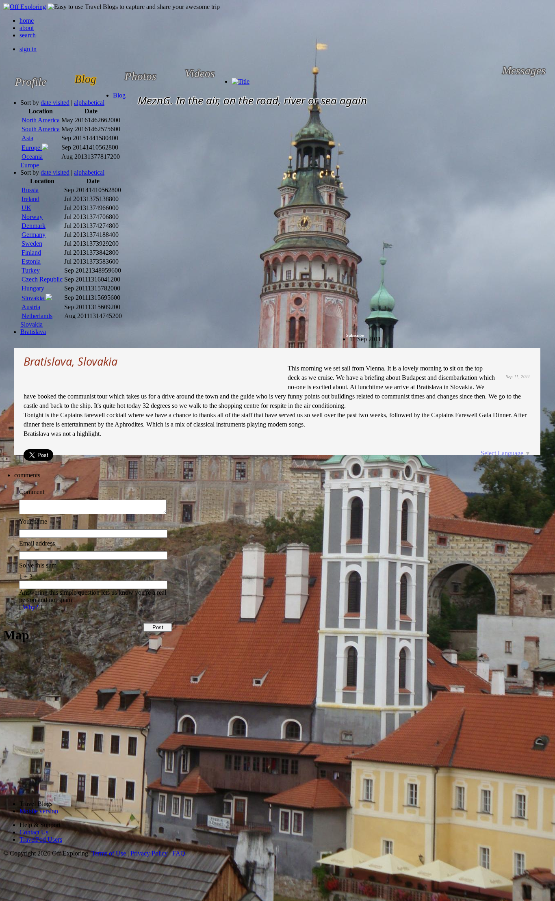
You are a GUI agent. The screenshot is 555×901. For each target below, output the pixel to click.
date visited (55, 102)
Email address (37, 543)
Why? (30, 607)
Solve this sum (37, 565)
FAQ (178, 853)
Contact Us (34, 832)
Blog (119, 95)
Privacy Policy (149, 853)
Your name (33, 521)
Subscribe (355, 335)
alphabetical (89, 102)
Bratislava (33, 331)
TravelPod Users (41, 839)
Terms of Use (108, 853)
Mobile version (39, 811)
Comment (31, 491)
